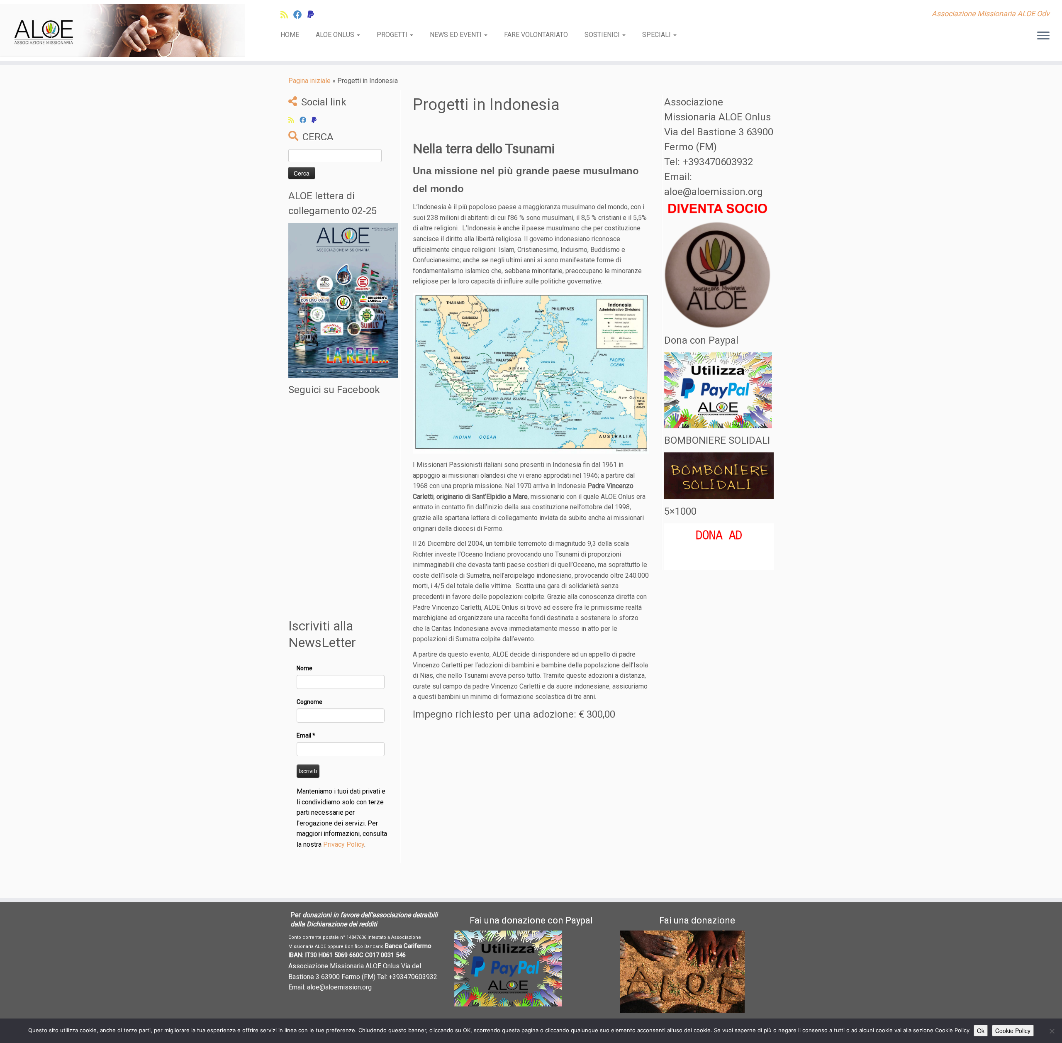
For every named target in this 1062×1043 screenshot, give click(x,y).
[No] (1051, 1031)
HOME (289, 35)
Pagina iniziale (309, 81)
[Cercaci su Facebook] (300, 15)
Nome (304, 668)
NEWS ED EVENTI (456, 35)
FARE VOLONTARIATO (536, 35)
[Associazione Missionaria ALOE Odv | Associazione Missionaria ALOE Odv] (122, 30)
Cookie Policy (1012, 1030)
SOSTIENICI (603, 35)
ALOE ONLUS (336, 35)
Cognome (309, 702)
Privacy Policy (343, 844)
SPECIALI (657, 35)
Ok (980, 1030)
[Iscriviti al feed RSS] (286, 15)
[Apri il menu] (1043, 36)
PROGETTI (393, 35)
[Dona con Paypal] (313, 15)
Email (306, 735)
